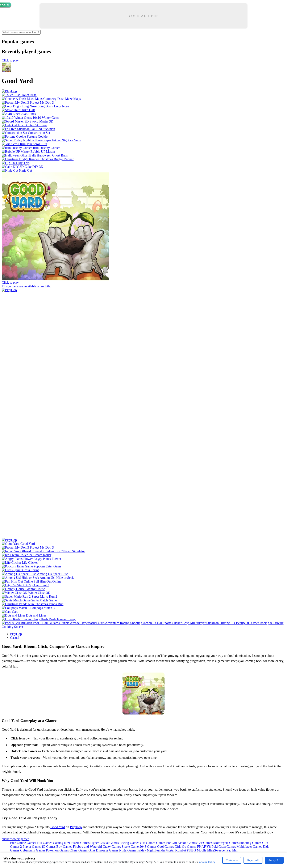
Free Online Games (23, 843)
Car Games (204, 843)
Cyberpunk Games (32, 850)
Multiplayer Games (249, 846)
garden (24, 839)
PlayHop (16, 634)
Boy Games (64, 846)
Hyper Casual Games (104, 843)
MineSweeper (216, 850)
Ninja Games (128, 850)
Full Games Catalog (50, 843)
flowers (15, 839)
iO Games (48, 846)
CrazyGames (227, 846)
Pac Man (232, 850)
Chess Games (79, 850)
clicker (6, 839)
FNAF (201, 846)
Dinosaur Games (107, 850)
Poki (215, 846)
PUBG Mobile (196, 850)
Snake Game (130, 846)
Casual (14, 637)
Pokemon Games (57, 850)
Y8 (209, 846)
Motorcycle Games (225, 843)
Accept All (274, 860)
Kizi (67, 843)
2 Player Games (30, 846)
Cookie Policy (207, 861)
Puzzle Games (80, 843)
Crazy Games (112, 846)
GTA (91, 850)
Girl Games (147, 843)
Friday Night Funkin (151, 850)
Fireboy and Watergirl (87, 846)
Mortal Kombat (176, 850)
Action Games (187, 843)
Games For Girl (166, 843)
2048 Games (148, 846)
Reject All (253, 860)
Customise (232, 860)
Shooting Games (250, 843)
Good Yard (57, 827)
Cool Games (165, 846)
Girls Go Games (185, 846)
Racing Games (129, 843)
